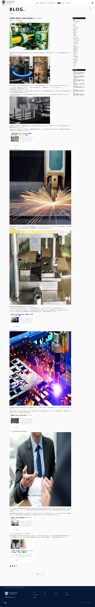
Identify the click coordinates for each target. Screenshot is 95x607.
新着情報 (74, 62)
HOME (34, 592)
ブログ (74, 64)
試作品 (74, 26)
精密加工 (74, 34)
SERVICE (56, 592)
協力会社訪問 (75, 56)
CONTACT (67, 594)
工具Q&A (74, 54)
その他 (74, 65)
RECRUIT (34, 597)
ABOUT (45, 592)
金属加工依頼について (77, 38)
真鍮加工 (74, 32)
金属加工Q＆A (75, 48)
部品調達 (74, 29)
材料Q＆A (75, 53)
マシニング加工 (75, 43)
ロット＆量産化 (20, 20)
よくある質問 (75, 61)
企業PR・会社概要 (76, 21)
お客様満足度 (75, 46)
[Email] (14, 566)
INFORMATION (35, 594)
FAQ (44, 594)
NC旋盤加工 (75, 59)
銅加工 (74, 24)
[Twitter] (12, 566)
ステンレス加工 (75, 37)
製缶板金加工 (75, 42)
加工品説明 (75, 51)
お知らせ (74, 45)
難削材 (74, 19)
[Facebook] (10, 566)
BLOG (56, 594)
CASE (66, 592)
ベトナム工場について (77, 40)
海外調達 (74, 35)
